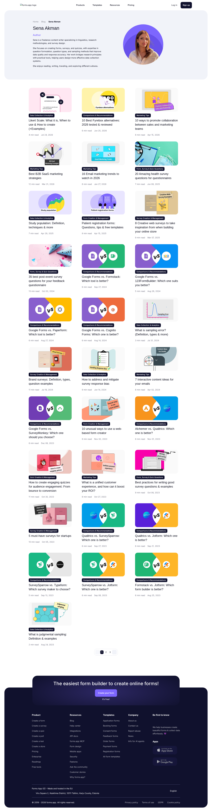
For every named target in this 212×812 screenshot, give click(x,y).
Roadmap (36, 762)
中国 (172, 784)
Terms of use (148, 802)
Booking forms (110, 725)
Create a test (38, 741)
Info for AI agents (136, 741)
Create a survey (39, 725)
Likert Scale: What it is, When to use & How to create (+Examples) (49, 124)
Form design (75, 746)
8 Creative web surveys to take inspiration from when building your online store (155, 227)
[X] (165, 721)
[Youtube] (171, 721)
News (130, 736)
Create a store (38, 746)
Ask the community (78, 767)
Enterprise (36, 756)
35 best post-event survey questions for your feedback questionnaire (47, 281)
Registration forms (111, 751)
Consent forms (110, 731)
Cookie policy (173, 802)
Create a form (38, 720)
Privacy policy (131, 802)
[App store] (166, 750)
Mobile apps (75, 751)
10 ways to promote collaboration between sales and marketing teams (156, 124)
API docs (74, 736)
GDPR (160, 802)
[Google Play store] (166, 762)
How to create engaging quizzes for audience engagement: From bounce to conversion (49, 486)
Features (74, 762)
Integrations (75, 731)
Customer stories (78, 772)
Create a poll (38, 736)
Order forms (108, 741)
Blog (72, 720)
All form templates (111, 756)
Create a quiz (38, 731)
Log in (174, 5)
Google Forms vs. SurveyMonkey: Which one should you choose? (46, 433)
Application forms (111, 720)
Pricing (35, 751)
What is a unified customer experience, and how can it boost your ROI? (103, 486)
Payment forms (110, 746)
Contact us (133, 725)
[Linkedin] (155, 721)
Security (73, 756)
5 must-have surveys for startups (50, 535)
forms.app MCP (77, 741)
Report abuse (134, 731)
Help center (75, 725)
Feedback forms (110, 736)
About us (132, 720)
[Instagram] (160, 721)
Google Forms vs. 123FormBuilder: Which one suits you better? (156, 281)
